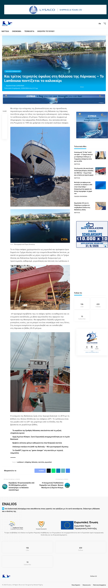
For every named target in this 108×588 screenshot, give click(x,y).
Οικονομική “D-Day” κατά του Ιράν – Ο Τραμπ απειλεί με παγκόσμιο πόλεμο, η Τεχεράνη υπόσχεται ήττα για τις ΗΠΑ (83, 156)
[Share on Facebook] (85, 87)
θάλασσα (35, 462)
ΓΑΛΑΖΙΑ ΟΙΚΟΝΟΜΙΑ (80, 196)
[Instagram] (98, 303)
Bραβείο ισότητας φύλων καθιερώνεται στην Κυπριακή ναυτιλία (37, 443)
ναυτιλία (41, 462)
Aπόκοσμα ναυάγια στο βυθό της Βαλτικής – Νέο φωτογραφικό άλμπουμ (41, 447)
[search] (95, 23)
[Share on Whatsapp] (92, 87)
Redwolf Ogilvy (38, 585)
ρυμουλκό (48, 462)
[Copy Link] (99, 87)
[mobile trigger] (104, 23)
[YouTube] (101, 576)
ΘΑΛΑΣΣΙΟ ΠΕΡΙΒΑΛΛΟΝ (13, 71)
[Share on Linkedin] (95, 87)
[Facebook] (82, 303)
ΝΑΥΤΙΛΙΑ (77, 164)
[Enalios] (7, 23)
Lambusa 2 (21, 462)
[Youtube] (82, 316)
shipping (28, 462)
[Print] (102, 87)
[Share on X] (89, 87)
